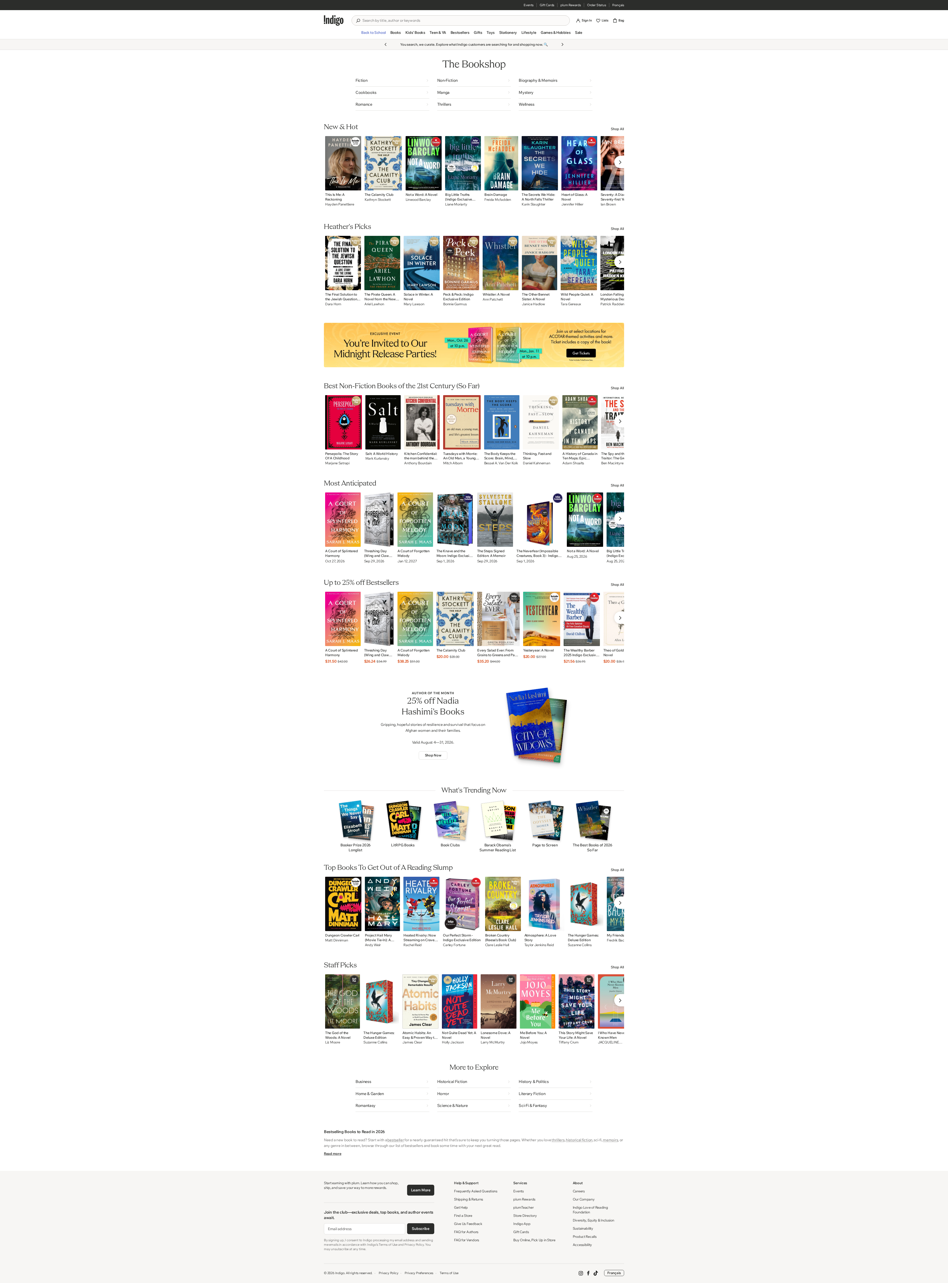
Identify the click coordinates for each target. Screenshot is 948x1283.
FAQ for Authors (466, 1232)
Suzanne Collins (580, 945)
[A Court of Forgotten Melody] (415, 519)
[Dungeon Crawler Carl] (343, 904)
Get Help (461, 1207)
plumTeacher (523, 1207)
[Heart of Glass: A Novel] (579, 163)
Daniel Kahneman (536, 463)
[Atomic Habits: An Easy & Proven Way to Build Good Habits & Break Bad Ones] (420, 1001)
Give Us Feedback (468, 1224)
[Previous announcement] (385, 44)
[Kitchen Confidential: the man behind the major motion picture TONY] (422, 422)
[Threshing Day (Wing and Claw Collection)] (379, 519)
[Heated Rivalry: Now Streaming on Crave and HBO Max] (421, 904)
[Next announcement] (562, 44)
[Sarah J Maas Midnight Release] (474, 345)
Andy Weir (373, 945)
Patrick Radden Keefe (617, 304)
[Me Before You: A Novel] (537, 1001)
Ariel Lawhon (374, 304)
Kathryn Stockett (378, 200)
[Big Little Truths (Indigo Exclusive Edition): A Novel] (463, 163)
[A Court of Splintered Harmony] (343, 519)
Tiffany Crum (569, 1042)
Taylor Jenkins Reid (539, 945)
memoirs (610, 1140)
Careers (579, 1191)
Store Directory (525, 1215)
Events (528, 5)
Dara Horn (333, 304)
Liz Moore (332, 1042)
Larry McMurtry (493, 1042)
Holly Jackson (453, 1042)
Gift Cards (547, 5)
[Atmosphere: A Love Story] (544, 904)
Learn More (421, 1190)
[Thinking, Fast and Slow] (541, 422)
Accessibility (582, 1244)
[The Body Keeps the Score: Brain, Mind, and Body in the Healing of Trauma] (501, 422)
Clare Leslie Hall (497, 945)
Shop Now (433, 755)
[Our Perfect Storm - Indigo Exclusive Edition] (462, 904)
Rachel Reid (412, 945)
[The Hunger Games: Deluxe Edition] (585, 904)
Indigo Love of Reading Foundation (590, 1209)
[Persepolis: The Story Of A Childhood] (343, 422)
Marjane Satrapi (337, 463)
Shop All (617, 129)
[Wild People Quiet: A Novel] (579, 263)
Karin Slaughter (533, 204)
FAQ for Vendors (466, 1240)
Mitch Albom (453, 463)
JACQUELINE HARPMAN (608, 1042)
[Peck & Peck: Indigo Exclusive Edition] (461, 263)
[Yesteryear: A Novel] (541, 619)
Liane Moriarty (456, 204)
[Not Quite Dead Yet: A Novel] (459, 1001)
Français (618, 5)
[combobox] (464, 20)
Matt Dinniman (336, 940)
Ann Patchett (493, 299)
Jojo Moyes (529, 1042)
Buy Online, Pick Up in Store (534, 1240)
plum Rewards (570, 5)
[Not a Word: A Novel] (424, 163)
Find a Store (463, 1215)
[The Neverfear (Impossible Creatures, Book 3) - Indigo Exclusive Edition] (539, 519)
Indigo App (521, 1224)
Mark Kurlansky (377, 458)
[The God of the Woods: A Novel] (342, 1001)
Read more (332, 1153)
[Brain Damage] (501, 163)
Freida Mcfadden (497, 200)
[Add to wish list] (356, 185)
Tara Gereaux (571, 304)
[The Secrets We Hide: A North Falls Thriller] (540, 163)
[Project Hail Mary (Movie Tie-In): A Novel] (382, 904)
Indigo (340, 1273)
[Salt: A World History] (383, 422)
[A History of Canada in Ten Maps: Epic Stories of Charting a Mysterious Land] (579, 422)
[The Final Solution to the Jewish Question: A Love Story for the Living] (343, 263)
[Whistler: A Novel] (500, 263)
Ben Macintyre (612, 463)
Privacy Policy (388, 1273)
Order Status (596, 5)
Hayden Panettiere (339, 204)
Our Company (584, 1199)
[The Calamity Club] (383, 163)
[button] (373, 34)
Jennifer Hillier (572, 204)
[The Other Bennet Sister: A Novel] (539, 263)
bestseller (395, 1140)
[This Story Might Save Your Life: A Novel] (576, 1001)
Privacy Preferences (419, 1273)
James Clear (412, 1042)
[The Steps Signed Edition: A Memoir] (495, 519)
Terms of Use (449, 1273)
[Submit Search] (358, 20)
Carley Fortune (454, 945)
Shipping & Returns (468, 1199)
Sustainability (583, 1228)
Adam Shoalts (573, 463)
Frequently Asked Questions (475, 1191)
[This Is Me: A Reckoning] (343, 163)
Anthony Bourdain (418, 463)
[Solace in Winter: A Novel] (422, 263)
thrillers (558, 1140)
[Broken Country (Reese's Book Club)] (503, 904)
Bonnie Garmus (455, 304)
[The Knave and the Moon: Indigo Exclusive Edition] (455, 519)
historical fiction (579, 1140)
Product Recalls (585, 1236)
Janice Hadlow (533, 304)
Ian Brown (608, 204)
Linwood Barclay (418, 200)
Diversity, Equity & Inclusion (593, 1220)
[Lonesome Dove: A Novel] (498, 1001)
